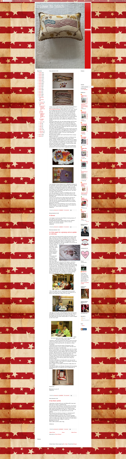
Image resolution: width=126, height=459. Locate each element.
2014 (40, 91)
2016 (40, 88)
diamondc (84, 271)
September (41, 103)
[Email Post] (71, 210)
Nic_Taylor (65, 443)
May (40, 126)
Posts (83, 318)
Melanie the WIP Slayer (83, 112)
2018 (40, 85)
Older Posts (74, 432)
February (41, 131)
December (41, 97)
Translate (85, 89)
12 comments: (67, 395)
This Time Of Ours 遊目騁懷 (84, 125)
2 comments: (66, 226)
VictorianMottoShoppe (54, 109)
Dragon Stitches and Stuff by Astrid (84, 199)
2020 (40, 81)
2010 (40, 134)
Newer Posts (52, 432)
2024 (40, 75)
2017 (40, 86)
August (41, 121)
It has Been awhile (55, 401)
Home (63, 432)
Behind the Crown (83, 212)
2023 (40, 77)
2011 (40, 95)
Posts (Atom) (58, 434)
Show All (87, 221)
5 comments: (66, 210)
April (40, 128)
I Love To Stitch (50, 6)
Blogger (75, 443)
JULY (87, 163)
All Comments (85, 320)
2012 (40, 94)
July (40, 123)
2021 (40, 80)
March (40, 129)
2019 (40, 83)
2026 (40, 72)
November (41, 99)
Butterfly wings (84, 161)
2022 (40, 78)
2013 (40, 92)
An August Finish (87, 142)
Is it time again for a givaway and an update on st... (42, 115)
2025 (40, 74)
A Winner (52, 215)
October (41, 102)
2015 (40, 89)
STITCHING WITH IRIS (83, 138)
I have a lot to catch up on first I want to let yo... (42, 107)
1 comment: (66, 429)
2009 (40, 136)
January (41, 132)
